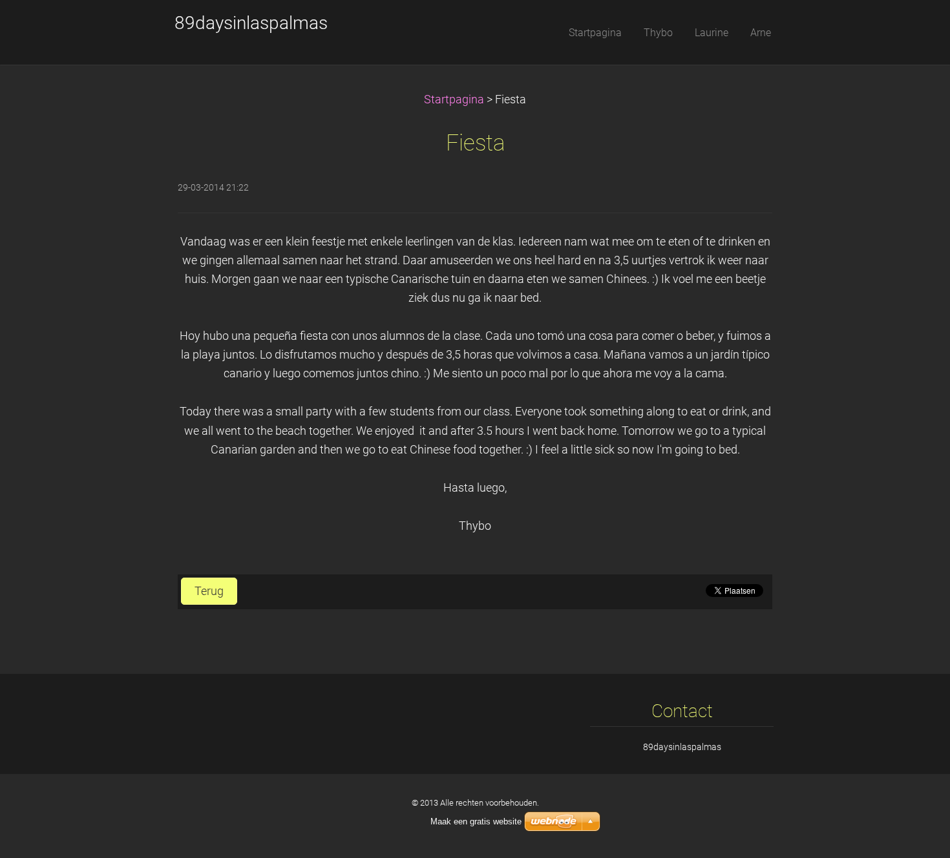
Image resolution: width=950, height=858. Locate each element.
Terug (209, 591)
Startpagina (454, 99)
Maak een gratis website (476, 821)
